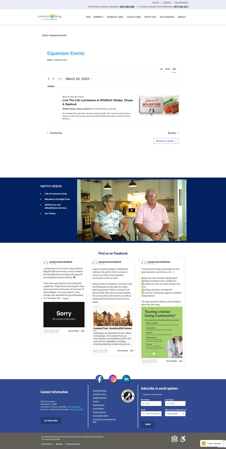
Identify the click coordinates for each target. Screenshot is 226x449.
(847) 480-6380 (127, 6)
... (70, 118)
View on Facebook (73, 331)
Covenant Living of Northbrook (60, 262)
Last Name (170, 399)
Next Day (172, 132)
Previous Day (56, 132)
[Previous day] (48, 78)
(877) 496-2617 (181, 6)
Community (98, 17)
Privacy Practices (73, 444)
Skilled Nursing (167, 17)
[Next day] (53, 78)
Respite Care (150, 17)
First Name (146, 399)
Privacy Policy (46, 444)
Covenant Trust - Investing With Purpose (112, 328)
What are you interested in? (176, 409)
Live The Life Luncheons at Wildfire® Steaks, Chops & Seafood (98, 102)
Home (88, 17)
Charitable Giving (99, 391)
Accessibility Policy (100, 416)
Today (60, 79)
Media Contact (99, 405)
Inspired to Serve (99, 394)
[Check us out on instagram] (112, 379)
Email (144, 409)
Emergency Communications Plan (104, 420)
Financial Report (99, 412)
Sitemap (59, 444)
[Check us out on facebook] (99, 379)
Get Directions (51, 421)
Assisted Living (134, 17)
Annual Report (98, 408)
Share (83, 331)
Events (155, 2)
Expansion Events (58, 35)
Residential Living (115, 17)
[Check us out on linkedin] (126, 379)
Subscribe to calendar (165, 141)
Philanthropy (181, 2)
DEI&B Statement (99, 398)
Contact (182, 17)
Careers (167, 2)
